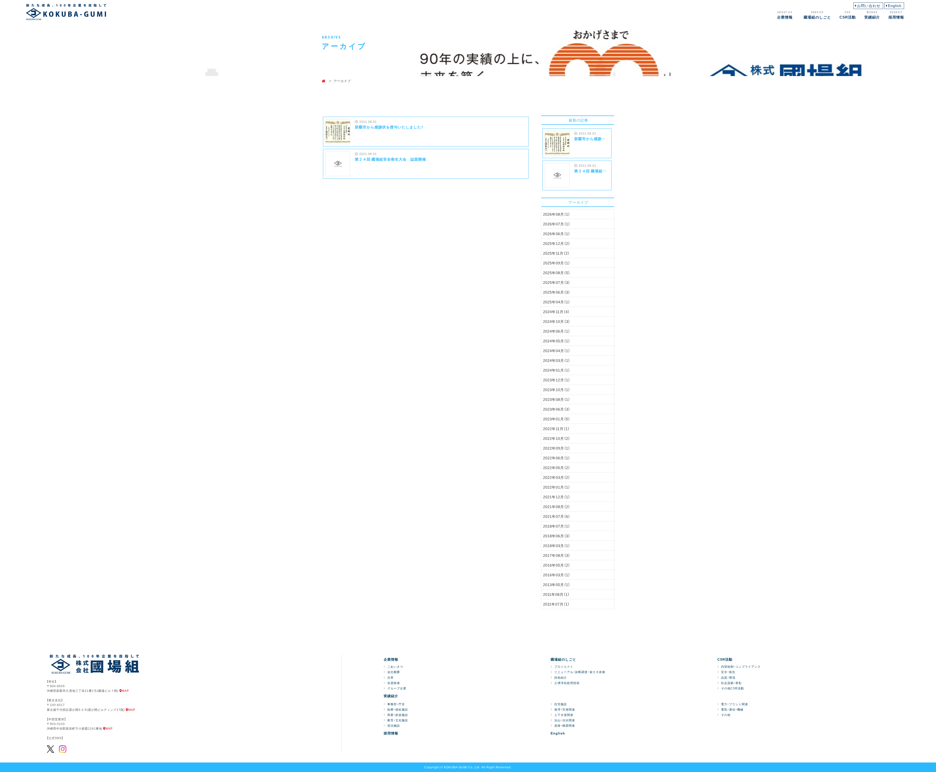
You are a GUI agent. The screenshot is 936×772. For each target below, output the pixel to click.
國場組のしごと (817, 15)
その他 (726, 715)
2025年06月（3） (556, 292)
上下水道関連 (563, 715)
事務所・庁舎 (396, 704)
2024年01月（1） (556, 370)
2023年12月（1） (556, 380)
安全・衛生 (728, 672)
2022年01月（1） (556, 487)
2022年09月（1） (556, 448)
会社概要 (393, 672)
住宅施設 (560, 704)
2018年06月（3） (556, 536)
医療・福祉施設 (397, 709)
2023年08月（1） (556, 399)
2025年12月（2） (556, 243)
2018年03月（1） (556, 545)
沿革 (390, 677)
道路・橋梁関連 (564, 725)
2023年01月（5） (556, 419)
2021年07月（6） (556, 516)
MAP (125, 690)
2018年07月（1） (556, 526)
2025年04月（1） (556, 302)
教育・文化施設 (397, 720)
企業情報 (785, 15)
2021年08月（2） (556, 506)
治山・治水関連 (564, 720)
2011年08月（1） (556, 594)
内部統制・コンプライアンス (741, 666)
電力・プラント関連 (734, 704)
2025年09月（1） (556, 263)
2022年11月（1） (556, 428)
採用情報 (896, 15)
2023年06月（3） (556, 409)
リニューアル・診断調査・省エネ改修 (579, 672)
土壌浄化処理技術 (567, 683)
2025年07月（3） (556, 282)
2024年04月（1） (556, 350)
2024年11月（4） (556, 311)
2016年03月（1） (556, 575)
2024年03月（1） (556, 360)
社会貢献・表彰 (731, 683)
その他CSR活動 (732, 688)
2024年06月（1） (556, 331)
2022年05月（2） (556, 467)
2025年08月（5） (556, 272)
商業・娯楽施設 (397, 715)
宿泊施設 (393, 725)
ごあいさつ (395, 666)
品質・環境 (728, 677)
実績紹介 (872, 15)
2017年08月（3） (556, 555)
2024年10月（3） (556, 321)
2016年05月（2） (556, 565)
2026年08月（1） (556, 214)
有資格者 (393, 683)
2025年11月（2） (556, 253)
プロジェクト (563, 666)
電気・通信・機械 (732, 709)
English (894, 5)
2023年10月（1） (556, 389)
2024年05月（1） (556, 341)
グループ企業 (396, 688)
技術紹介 (560, 677)
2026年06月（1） (556, 233)
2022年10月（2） (556, 438)
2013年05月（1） (556, 584)
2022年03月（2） (556, 477)
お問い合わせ (868, 5)
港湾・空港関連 (564, 709)
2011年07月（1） (556, 604)
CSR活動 (847, 15)
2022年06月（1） (556, 458)
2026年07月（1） (556, 224)
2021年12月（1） (556, 497)
